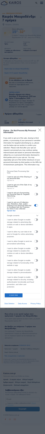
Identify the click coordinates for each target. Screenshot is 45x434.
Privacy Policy (36, 303)
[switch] (36, 177)
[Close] (40, 131)
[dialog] (22, 217)
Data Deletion (9, 303)
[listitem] (22, 172)
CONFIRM (13, 295)
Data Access (22, 303)
